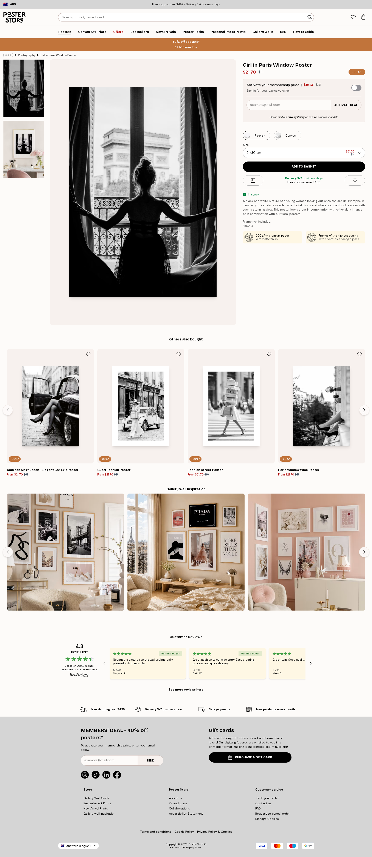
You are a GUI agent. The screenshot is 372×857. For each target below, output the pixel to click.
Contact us (263, 803)
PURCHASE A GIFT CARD (253, 757)
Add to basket (304, 166)
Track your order (267, 798)
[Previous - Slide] (8, 410)
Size (246, 145)
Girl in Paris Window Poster (58, 55)
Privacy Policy (296, 116)
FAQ (258, 808)
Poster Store (196, 844)
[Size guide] (253, 180)
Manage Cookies (267, 819)
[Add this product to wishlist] (355, 180)
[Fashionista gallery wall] (65, 552)
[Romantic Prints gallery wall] (306, 552)
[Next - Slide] (364, 410)
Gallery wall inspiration (99, 813)
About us (175, 798)
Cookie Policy (184, 832)
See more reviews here (186, 689)
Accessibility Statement (186, 813)
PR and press (178, 803)
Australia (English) (78, 846)
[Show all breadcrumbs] (8, 55)
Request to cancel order (272, 813)
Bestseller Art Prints (97, 803)
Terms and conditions (155, 832)
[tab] (353, 17)
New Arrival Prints (96, 808)
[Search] (310, 17)
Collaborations (179, 808)
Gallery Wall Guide (96, 798)
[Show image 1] (23, 88)
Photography (26, 55)
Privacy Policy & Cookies (214, 832)
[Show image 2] (23, 149)
